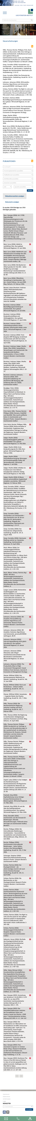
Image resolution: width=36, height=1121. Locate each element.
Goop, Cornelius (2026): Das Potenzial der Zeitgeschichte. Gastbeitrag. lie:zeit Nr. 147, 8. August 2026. (13, 532)
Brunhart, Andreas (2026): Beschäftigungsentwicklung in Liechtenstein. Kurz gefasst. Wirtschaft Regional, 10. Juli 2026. (15, 308)
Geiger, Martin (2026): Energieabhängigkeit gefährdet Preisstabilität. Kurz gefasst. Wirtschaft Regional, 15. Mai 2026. (15, 440)
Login (4, 1101)
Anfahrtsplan (6, 1099)
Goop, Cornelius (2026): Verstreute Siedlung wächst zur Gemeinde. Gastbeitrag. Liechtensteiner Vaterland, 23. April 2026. (15, 541)
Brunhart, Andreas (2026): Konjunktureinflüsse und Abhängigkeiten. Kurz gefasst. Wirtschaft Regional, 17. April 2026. (15, 317)
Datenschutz (6, 1096)
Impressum (6, 1094)
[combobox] (18, 170)
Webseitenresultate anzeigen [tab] (14, 196)
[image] (24, 12)
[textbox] (17, 171)
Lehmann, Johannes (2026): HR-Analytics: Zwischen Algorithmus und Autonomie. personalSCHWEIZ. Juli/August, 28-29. (15, 633)
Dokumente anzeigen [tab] (12, 202)
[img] (30, 244)
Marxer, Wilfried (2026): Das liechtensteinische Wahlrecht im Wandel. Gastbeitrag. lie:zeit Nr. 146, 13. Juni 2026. (15, 678)
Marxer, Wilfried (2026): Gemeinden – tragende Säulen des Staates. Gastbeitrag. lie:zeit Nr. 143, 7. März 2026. (15, 697)
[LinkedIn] (7, 1112)
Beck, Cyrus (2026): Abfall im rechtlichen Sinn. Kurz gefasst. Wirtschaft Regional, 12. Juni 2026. (15, 246)
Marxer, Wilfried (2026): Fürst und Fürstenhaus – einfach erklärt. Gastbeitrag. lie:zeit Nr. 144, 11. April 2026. (15, 688)
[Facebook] (4, 1112)
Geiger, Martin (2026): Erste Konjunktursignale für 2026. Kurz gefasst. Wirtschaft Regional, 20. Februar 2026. (14, 450)
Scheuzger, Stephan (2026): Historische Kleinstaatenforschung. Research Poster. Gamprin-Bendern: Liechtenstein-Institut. (15, 858)
